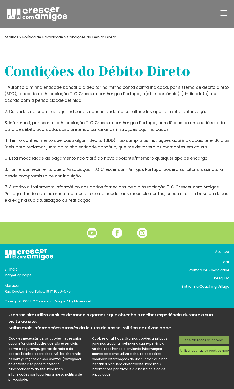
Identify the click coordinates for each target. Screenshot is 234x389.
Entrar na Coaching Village (205, 286)
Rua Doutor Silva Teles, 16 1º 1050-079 (38, 291)
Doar (225, 262)
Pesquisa (221, 278)
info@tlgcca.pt (18, 275)
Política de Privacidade (42, 37)
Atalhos (11, 37)
